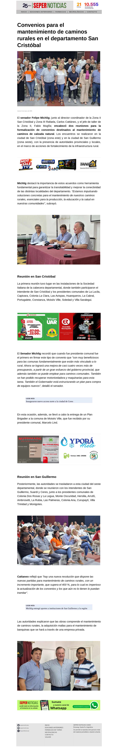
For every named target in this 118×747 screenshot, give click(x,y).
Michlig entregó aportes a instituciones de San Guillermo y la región (56, 608)
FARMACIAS (60, 12)
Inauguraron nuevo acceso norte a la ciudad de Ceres (49, 401)
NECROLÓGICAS (76, 12)
